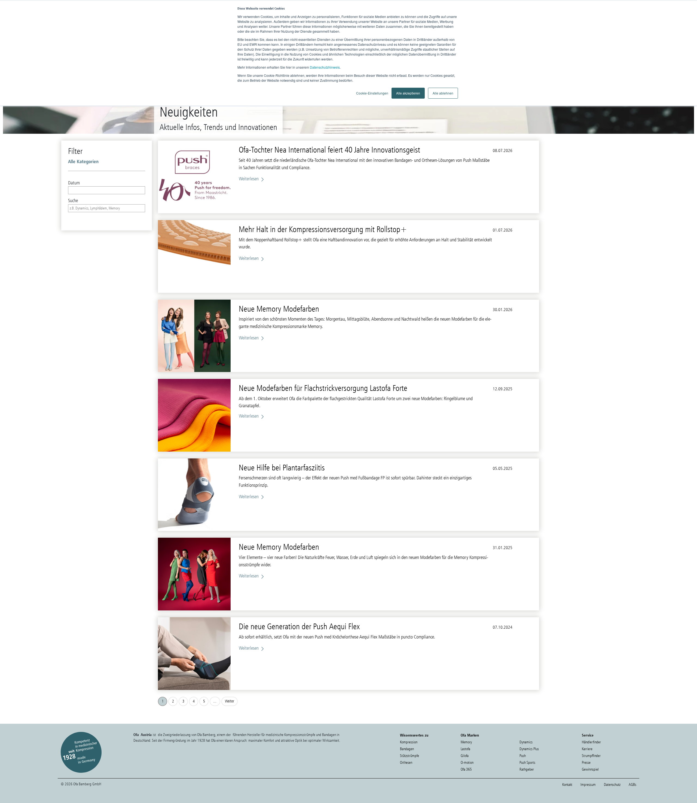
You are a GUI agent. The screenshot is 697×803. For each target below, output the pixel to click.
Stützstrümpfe (409, 755)
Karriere (587, 749)
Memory (466, 742)
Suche (73, 200)
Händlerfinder (591, 742)
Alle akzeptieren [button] (408, 93)
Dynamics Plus (529, 749)
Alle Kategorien (83, 161)
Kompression (408, 742)
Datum (74, 183)
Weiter (229, 701)
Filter (75, 151)
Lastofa (465, 749)
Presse (586, 762)
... (214, 701)
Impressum (588, 784)
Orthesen (406, 762)
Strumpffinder (591, 755)
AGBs (632, 784)
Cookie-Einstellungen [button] (372, 93)
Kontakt (567, 784)
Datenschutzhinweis (325, 67)
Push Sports (527, 762)
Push (522, 755)
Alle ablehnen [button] (443, 93)
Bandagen (407, 749)
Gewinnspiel (590, 769)
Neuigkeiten (189, 112)
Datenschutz (612, 784)
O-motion (467, 762)
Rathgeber (526, 769)
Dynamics (526, 742)
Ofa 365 (466, 769)
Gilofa (465, 755)
